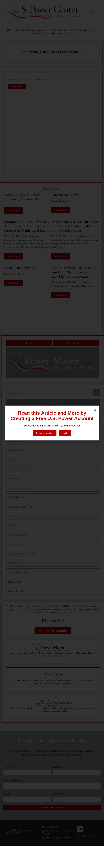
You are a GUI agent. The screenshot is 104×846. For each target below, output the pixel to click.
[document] (52, 423)
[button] (95, 409)
